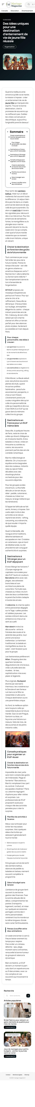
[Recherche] (28, 4)
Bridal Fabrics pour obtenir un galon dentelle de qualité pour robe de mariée (16, 1022)
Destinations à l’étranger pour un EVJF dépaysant (17, 155)
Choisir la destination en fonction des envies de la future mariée (19, 166)
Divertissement (13, 1035)
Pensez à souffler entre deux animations (19, 183)
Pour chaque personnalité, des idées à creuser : (19, 144)
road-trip (16, 210)
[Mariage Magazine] (14, 4)
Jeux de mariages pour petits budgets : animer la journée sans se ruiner (16, 1051)
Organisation (10, 47)
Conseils (10, 1006)
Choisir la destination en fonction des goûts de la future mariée (17, 137)
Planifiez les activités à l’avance (19, 173)
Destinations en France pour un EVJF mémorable (17, 150)
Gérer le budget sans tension (18, 178)
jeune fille (9, 103)
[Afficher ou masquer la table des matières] (25, 132)
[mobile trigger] (3, 4)
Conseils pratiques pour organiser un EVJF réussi (17, 160)
